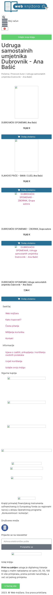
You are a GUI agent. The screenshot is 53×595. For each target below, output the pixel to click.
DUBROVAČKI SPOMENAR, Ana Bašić (19, 122)
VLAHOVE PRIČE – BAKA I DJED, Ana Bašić (22, 175)
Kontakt (9, 338)
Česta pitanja (12, 325)
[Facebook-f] (4, 527)
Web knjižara (12, 313)
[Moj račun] (4, 22)
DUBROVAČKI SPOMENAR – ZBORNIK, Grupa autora (26, 229)
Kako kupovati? (13, 319)
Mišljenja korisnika (14, 332)
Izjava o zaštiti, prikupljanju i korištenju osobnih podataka (25, 353)
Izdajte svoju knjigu (15, 367)
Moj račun (13, 21)
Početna (5, 74)
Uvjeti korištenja (13, 361)
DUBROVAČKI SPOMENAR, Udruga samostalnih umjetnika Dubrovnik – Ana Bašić (23, 283)
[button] (3, 17)
